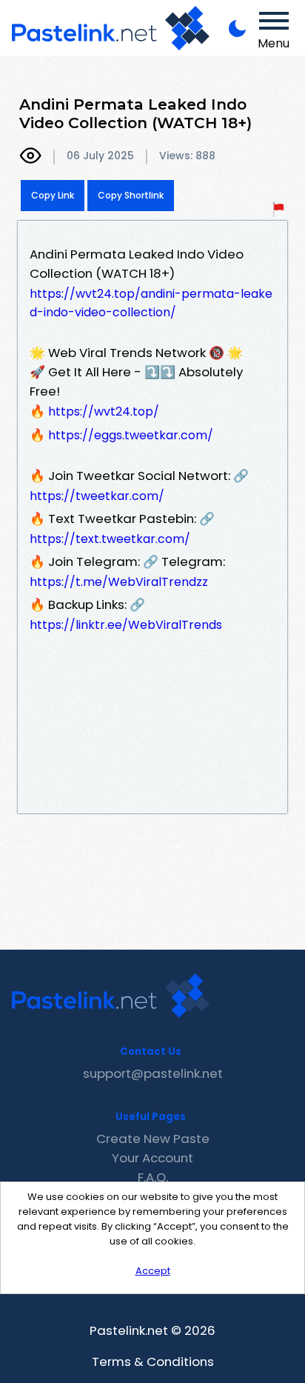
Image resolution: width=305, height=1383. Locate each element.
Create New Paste (153, 1138)
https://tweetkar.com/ (97, 495)
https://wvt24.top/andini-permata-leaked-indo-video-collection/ (151, 303)
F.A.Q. (153, 1177)
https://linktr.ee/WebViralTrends (126, 624)
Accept (152, 1271)
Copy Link (52, 195)
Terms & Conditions (153, 1361)
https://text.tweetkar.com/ (110, 538)
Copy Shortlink (131, 195)
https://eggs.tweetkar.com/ (130, 435)
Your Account (152, 1158)
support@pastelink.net (153, 1073)
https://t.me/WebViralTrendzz (119, 581)
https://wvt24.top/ (103, 411)
